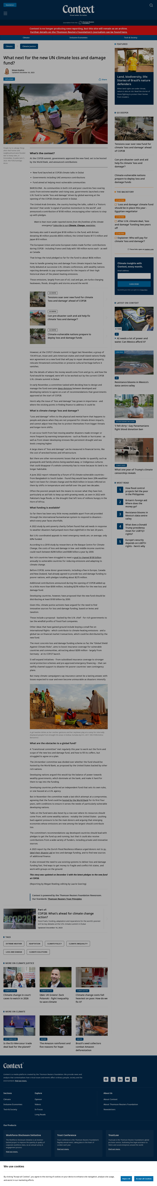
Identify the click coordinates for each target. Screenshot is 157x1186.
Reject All (126, 1178)
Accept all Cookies (144, 1178)
